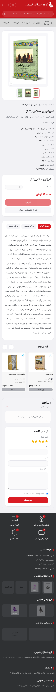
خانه (52, 105)
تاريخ (41, 105)
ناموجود (28, 202)
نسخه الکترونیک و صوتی (28, 210)
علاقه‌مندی (47, 122)
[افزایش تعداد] (20, 187)
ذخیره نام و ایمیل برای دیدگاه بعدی (34, 493)
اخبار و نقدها (26, 23)
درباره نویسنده (29, 226)
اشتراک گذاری (10, 117)
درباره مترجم (13, 226)
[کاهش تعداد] (8, 187)
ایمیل (46, 458)
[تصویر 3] (20, 93)
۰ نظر (23, 117)
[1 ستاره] (46, 441)
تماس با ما (6, 23)
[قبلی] (11, 347)
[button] (28, 60)
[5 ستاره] (32, 441)
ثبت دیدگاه (28, 500)
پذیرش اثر (36, 23)
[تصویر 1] (36, 93)
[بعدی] (4, 347)
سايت (47, 105)
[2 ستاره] (43, 441)
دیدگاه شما (44, 469)
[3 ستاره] (39, 441)
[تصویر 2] (28, 93)
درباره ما (16, 23)
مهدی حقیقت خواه (41, 137)
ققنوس (41, 165)
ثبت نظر (8, 407)
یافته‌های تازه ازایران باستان (16, 374)
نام (47, 446)
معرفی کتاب (44, 226)
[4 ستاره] (36, 441)
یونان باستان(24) (47, 374)
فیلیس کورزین (42, 133)
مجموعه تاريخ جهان (28, 128)
